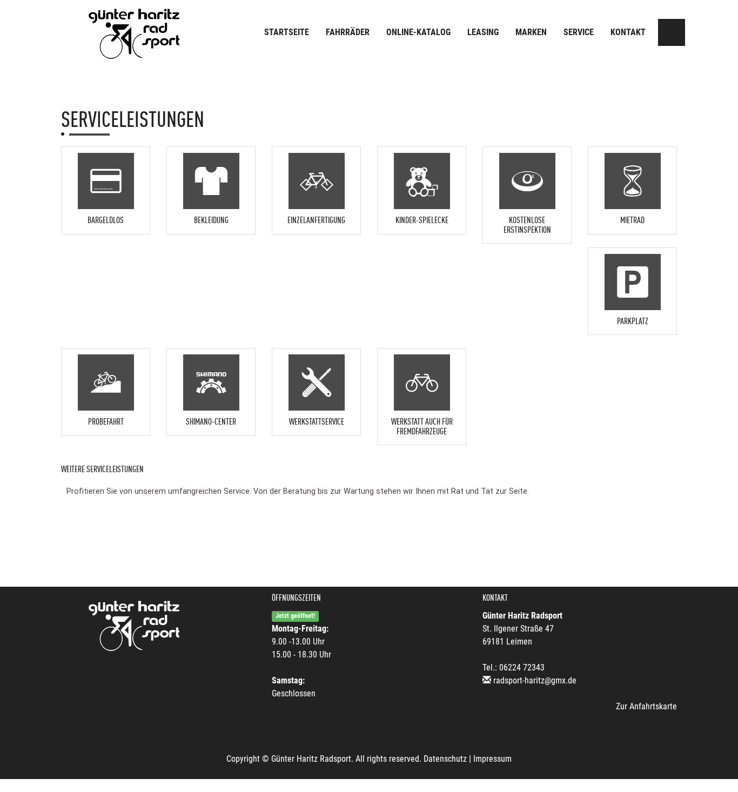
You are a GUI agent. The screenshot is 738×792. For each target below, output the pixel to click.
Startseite (286, 32)
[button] (105, 187)
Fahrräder (348, 32)
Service (578, 32)
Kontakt (628, 32)
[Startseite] (134, 34)
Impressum (492, 759)
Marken (531, 32)
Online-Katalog (418, 32)
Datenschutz (445, 759)
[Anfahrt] (671, 32)
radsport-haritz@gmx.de (534, 680)
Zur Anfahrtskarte (646, 706)
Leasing (483, 32)
